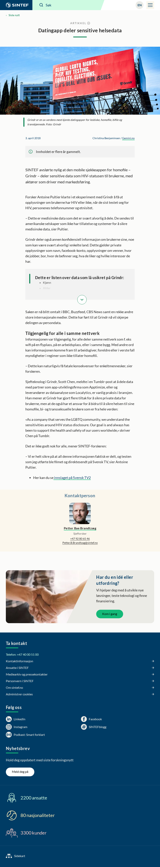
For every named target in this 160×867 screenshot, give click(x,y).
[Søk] (41, 5)
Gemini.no (128, 138)
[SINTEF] (16, 5)
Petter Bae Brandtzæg (80, 528)
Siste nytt (14, 15)
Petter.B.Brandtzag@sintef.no (80, 542)
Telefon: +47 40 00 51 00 (22, 654)
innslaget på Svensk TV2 (72, 477)
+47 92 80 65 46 (80, 538)
